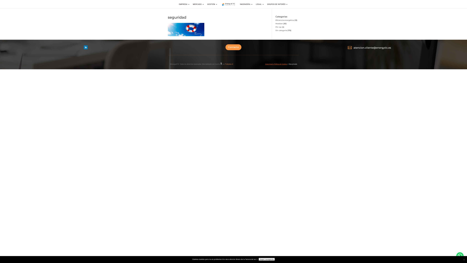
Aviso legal (269, 64)
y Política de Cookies (280, 64)
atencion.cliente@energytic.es (372, 47)
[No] (464, 259)
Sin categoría (281, 30)
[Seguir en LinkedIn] (86, 47)
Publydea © (229, 64)
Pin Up (278, 27)
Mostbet (279, 24)
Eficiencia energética (284, 20)
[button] (460, 256)
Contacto (233, 47)
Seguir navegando (267, 259)
